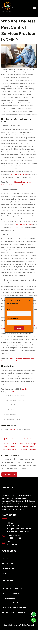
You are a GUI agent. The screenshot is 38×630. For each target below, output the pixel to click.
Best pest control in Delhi (16, 395)
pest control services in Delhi (12, 419)
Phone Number (13, 318)
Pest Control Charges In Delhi (12, 400)
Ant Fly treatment (11, 603)
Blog (13, 392)
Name (9, 309)
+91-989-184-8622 (14, 538)
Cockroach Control (12, 593)
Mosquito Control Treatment (15, 608)
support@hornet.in (14, 544)
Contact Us (9, 563)
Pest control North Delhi (10, 410)
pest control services (9, 414)
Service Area (9, 568)
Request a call (9, 474)
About (7, 559)
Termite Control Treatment (15, 588)
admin (24, 389)
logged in (13, 429)
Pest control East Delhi (10, 405)
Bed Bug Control (11, 598)
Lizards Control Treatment (15, 612)
